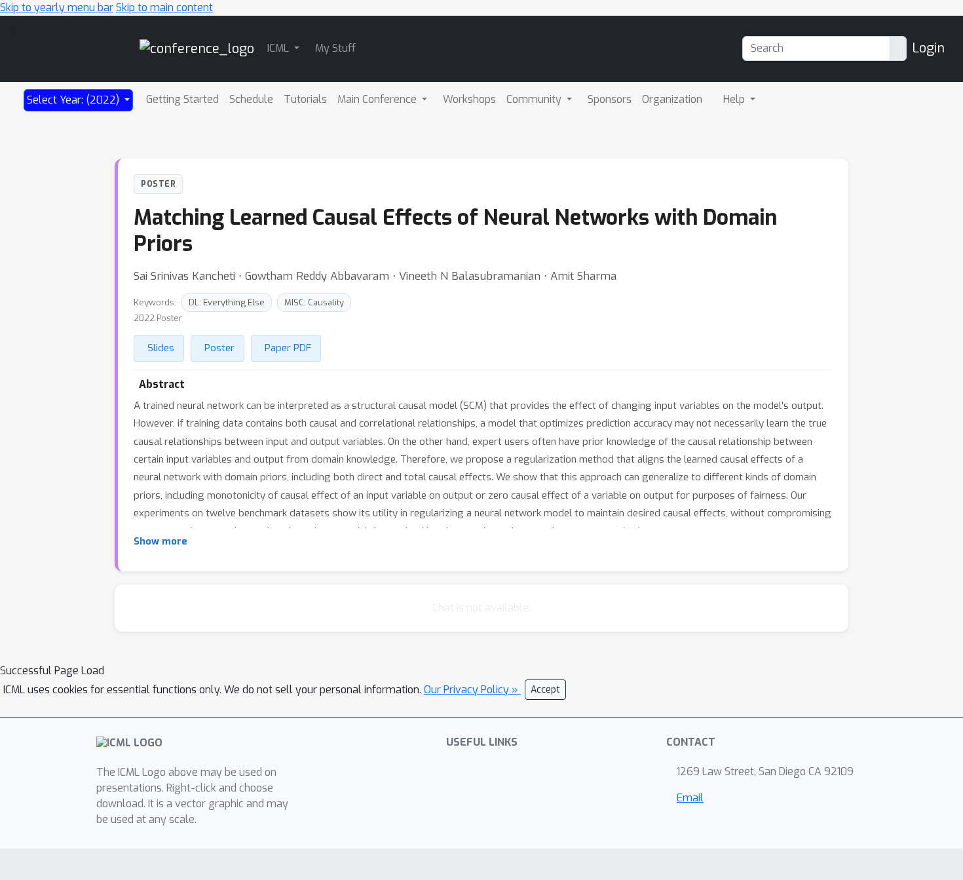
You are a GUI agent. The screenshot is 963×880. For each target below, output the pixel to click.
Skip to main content (164, 7)
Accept (545, 689)
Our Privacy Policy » (472, 690)
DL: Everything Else (227, 302)
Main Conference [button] (378, 99)
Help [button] (735, 99)
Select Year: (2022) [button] (74, 100)
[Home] (197, 48)
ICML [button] (279, 48)
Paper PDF (288, 347)
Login (928, 48)
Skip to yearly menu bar (56, 7)
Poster (219, 347)
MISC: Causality (314, 302)
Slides (160, 347)
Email (690, 798)
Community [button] (535, 99)
